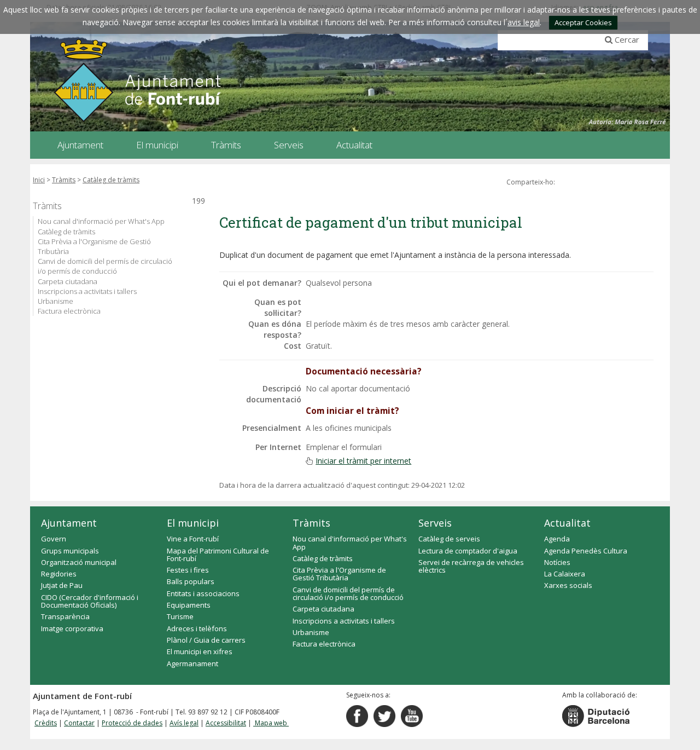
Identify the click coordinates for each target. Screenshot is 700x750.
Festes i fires (188, 570)
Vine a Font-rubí (193, 539)
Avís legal (184, 723)
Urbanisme (55, 301)
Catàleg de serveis (449, 539)
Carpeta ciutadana (67, 281)
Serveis (435, 522)
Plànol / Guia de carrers (206, 640)
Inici (39, 179)
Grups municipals (70, 551)
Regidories (59, 574)
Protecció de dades (132, 723)
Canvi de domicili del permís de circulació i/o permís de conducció (105, 266)
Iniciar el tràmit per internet (363, 460)
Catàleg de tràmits (111, 179)
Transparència (65, 616)
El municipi (193, 522)
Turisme (180, 616)
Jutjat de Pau (62, 585)
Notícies (557, 562)
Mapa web (271, 723)
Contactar (79, 723)
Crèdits (45, 723)
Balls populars (190, 581)
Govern (53, 539)
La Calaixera (564, 574)
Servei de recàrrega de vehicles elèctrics (471, 566)
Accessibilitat (226, 723)
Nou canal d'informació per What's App (101, 221)
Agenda (557, 539)
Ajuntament (69, 522)
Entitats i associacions (203, 593)
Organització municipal (78, 562)
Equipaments (189, 605)
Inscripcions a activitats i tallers (87, 291)
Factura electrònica (69, 311)
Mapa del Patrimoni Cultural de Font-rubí (218, 554)
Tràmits (63, 179)
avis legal (524, 22)
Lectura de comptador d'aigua (467, 551)
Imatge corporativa (72, 628)
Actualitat (567, 522)
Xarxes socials (568, 585)
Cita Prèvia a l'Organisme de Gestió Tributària (94, 246)
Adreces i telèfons (197, 628)
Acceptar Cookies (583, 22)
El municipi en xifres (199, 651)
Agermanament (192, 663)
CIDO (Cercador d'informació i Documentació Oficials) (89, 601)
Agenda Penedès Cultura (585, 551)
